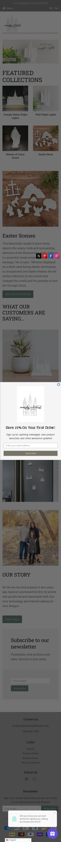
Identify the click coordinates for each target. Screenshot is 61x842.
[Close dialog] (58, 384)
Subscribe (30, 453)
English (12, 840)
